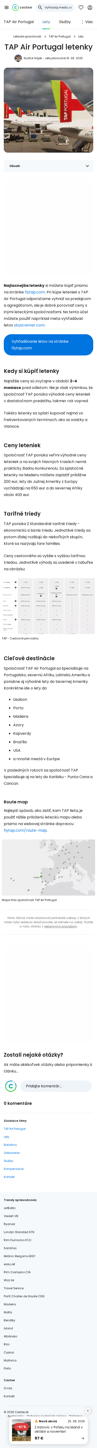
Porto (7, 1368)
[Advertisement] (48, 226)
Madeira (10, 1304)
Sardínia (10, 1248)
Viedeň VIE (11, 1216)
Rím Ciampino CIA (17, 1272)
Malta (8, 1312)
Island (8, 1328)
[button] (6, 7)
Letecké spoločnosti (27, 36)
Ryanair (9, 1224)
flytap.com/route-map (25, 830)
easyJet (9, 1264)
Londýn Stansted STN (19, 1232)
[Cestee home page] (22, 7)
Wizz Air (9, 1280)
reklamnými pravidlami (60, 926)
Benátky (9, 1320)
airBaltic (10, 1208)
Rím (7, 1344)
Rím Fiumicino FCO (17, 1240)
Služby (65, 22)
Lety (46, 22)
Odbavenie (12, 1153)
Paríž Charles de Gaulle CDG (24, 1296)
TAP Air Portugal (19, 22)
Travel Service (14, 1288)
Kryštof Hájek (33, 58)
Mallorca (10, 1360)
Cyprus (9, 1352)
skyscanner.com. (29, 325)
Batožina (10, 1145)
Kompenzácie (14, 1169)
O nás (8, 1388)
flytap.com (35, 292)
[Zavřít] (88, 1411)
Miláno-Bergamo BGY (19, 1256)
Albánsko (10, 1336)
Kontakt (9, 1177)
